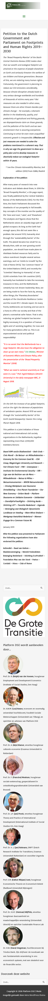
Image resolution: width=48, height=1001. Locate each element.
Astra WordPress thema (35, 995)
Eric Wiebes (30, 351)
